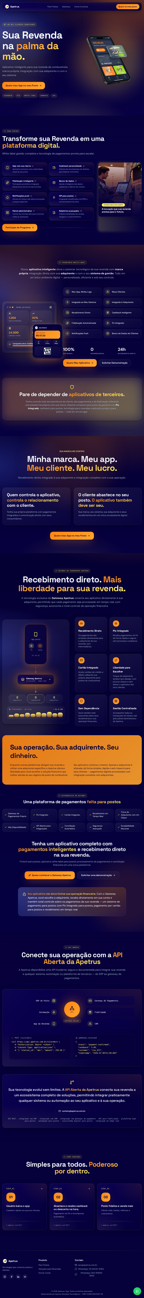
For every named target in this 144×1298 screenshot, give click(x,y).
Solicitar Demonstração (115, 362)
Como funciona (81, 6)
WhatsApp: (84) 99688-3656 (92, 1274)
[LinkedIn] (18, 1276)
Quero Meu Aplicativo (78, 362)
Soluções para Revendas (50, 1269)
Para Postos (52, 6)
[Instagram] (4, 1276)
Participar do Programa (18, 227)
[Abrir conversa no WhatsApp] (137, 1291)
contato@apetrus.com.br (74, 1111)
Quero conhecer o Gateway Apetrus (51, 875)
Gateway (66, 6)
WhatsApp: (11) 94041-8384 (91, 1269)
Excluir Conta (44, 1273)
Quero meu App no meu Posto (22, 85)
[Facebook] (11, 1276)
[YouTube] (25, 1276)
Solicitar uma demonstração (96, 875)
